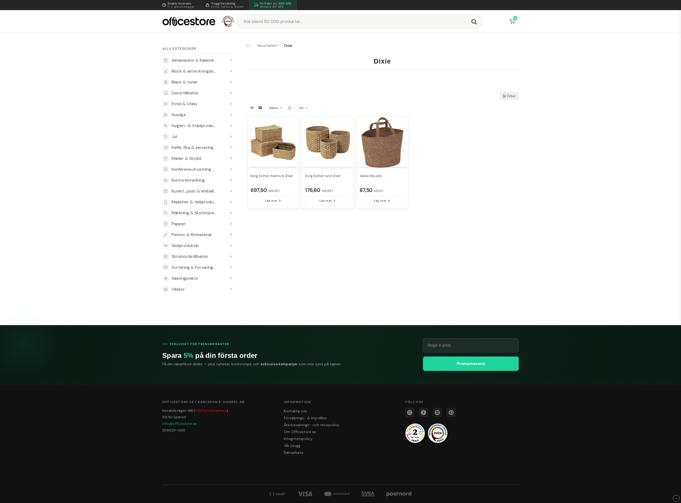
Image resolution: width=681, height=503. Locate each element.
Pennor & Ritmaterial (191, 234)
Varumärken (267, 45)
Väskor (178, 289)
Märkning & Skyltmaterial (196, 213)
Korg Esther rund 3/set (322, 176)
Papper (179, 224)
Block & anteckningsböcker (198, 71)
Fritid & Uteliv (184, 104)
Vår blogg (292, 445)
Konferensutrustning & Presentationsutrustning (199, 169)
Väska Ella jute (370, 176)
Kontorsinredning (188, 180)
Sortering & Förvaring (192, 267)
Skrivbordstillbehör (190, 256)
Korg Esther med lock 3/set (272, 176)
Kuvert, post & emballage (196, 191)
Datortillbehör (185, 93)
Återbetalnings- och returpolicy (311, 424)
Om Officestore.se (300, 431)
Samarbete (294, 452)
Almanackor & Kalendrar (195, 60)
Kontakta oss (295, 411)
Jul (174, 136)
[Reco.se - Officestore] (228, 21)
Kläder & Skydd (186, 158)
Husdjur (179, 115)
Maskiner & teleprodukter (197, 202)
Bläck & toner (185, 82)
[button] (513, 21)
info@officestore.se (179, 423)
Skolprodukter (185, 245)
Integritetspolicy (298, 438)
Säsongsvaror (185, 278)
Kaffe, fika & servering (192, 147)
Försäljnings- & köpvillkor (305, 418)
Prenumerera (471, 363)
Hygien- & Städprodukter (196, 125)
